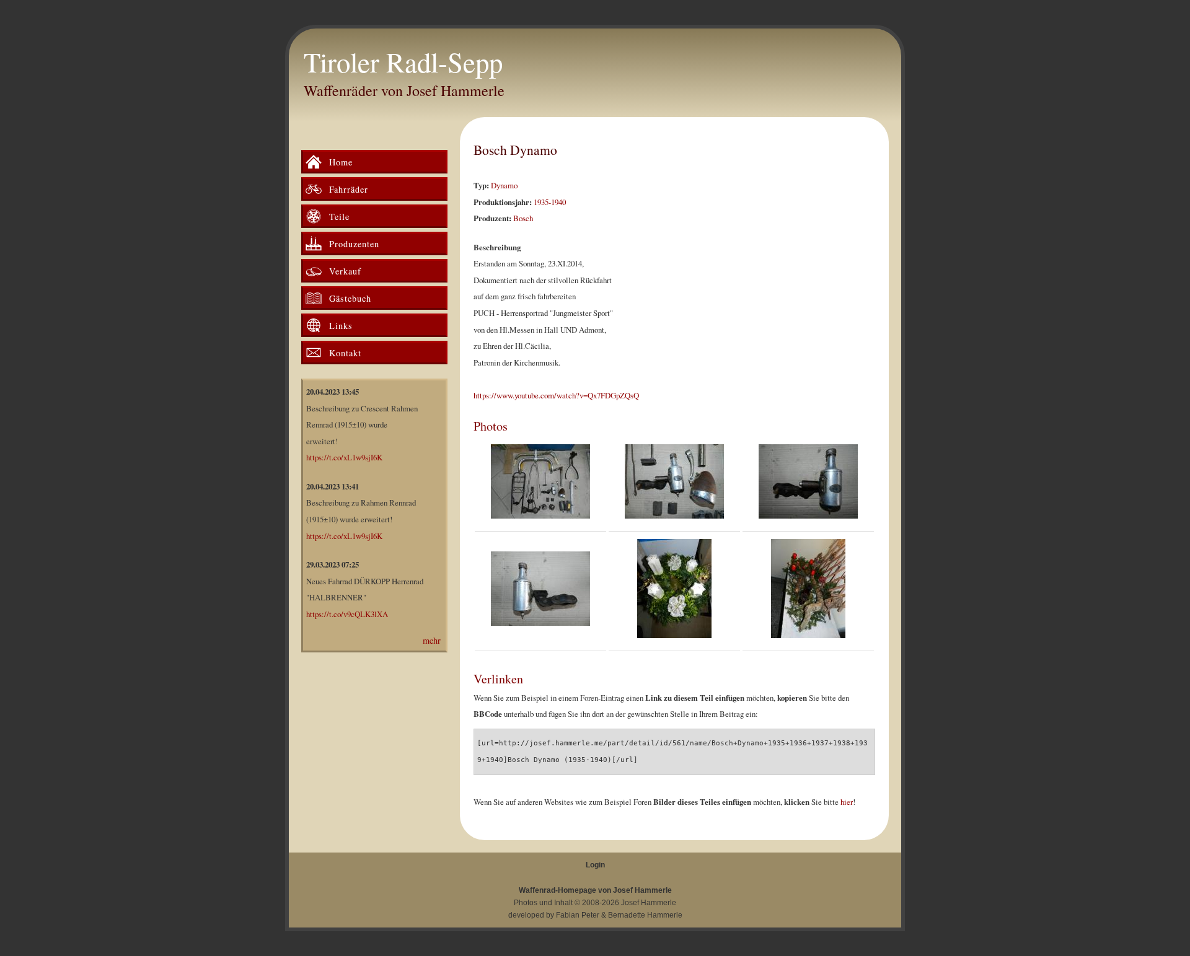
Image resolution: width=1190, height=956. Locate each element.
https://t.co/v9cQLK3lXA (347, 614)
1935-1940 (550, 202)
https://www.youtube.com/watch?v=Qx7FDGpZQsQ (556, 395)
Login (595, 865)
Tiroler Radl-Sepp (403, 62)
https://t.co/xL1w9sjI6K (344, 457)
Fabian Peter (577, 915)
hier (846, 801)
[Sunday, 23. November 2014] (540, 484)
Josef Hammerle (648, 902)
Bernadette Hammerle (645, 915)
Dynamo (504, 185)
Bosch (523, 218)
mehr (432, 640)
